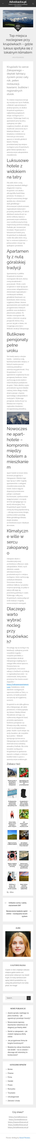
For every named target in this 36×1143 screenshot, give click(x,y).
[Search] (29, 998)
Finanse (10, 1073)
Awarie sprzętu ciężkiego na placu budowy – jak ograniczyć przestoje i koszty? (19, 1015)
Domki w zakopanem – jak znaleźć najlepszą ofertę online (17, 1034)
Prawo (10, 1085)
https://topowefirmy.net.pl (18, 1122)
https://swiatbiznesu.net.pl (18, 1127)
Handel (10, 1081)
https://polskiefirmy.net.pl (18, 1125)
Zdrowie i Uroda (14, 1101)
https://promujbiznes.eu (18, 1119)
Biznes (10, 1069)
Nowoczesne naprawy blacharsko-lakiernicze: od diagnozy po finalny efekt (18, 1024)
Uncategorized (18, 57)
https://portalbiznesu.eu (18, 1117)
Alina (12, 892)
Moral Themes (24, 1138)
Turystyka (11, 1093)
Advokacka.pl (17, 1)
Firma (10, 1077)
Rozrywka (11, 1089)
